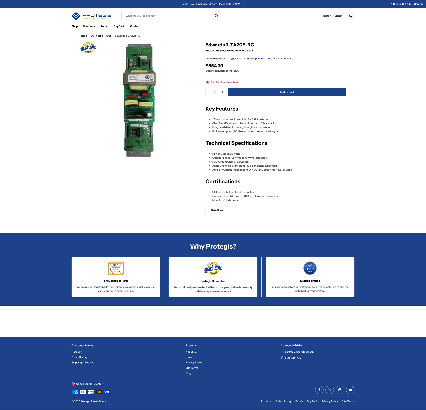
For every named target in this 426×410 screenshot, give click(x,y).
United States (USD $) (89, 383)
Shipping (210, 70)
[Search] (216, 16)
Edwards (220, 58)
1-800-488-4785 (401, 3)
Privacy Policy (330, 401)
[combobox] (171, 16)
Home (83, 35)
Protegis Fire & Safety (93, 401)
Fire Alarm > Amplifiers (249, 58)
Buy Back (312, 401)
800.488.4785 (293, 357)
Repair (299, 401)
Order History (283, 401)
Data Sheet (217, 210)
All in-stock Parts (101, 35)
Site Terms (348, 401)
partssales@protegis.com (300, 351)
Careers (418, 3)
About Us (266, 401)
